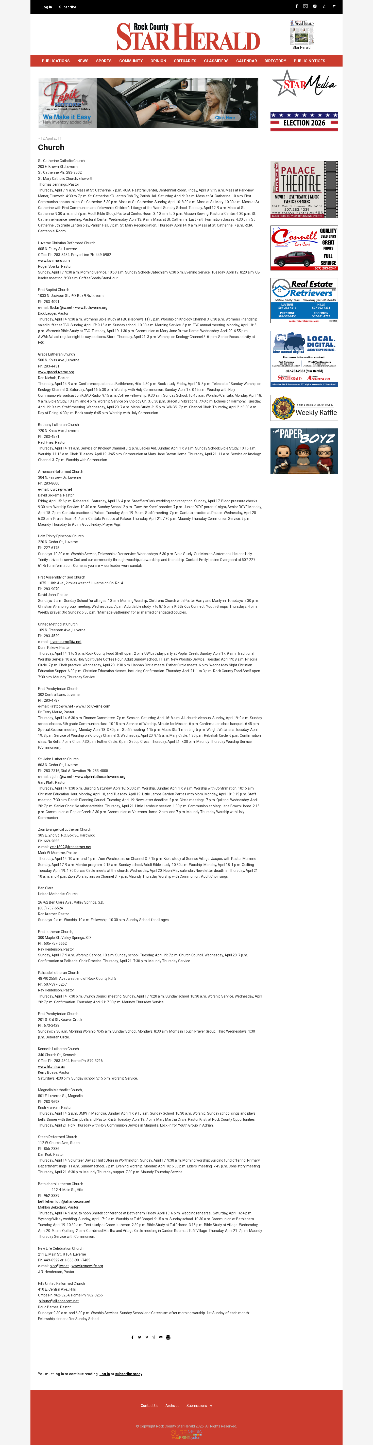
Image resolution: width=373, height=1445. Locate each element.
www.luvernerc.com (54, 261)
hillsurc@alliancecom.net (59, 1301)
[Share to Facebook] (132, 1337)
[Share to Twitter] (139, 1337)
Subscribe (67, 7)
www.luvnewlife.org (87, 1266)
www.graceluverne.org (56, 372)
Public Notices (309, 61)
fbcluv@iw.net (61, 308)
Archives (172, 1406)
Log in (47, 7)
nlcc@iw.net (59, 1266)
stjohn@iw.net (61, 777)
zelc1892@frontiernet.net (70, 847)
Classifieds (216, 61)
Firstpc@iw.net (61, 706)
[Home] (188, 36)
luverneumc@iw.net (65, 642)
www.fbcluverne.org (91, 308)
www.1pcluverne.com (93, 706)
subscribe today (128, 1374)
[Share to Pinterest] (146, 1337)
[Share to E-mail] (160, 1337)
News (83, 61)
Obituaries (185, 61)
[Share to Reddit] (153, 1337)
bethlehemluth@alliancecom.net (64, 1201)
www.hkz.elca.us (51, 1067)
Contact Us (149, 1406)
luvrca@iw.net (61, 489)
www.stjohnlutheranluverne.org (100, 777)
